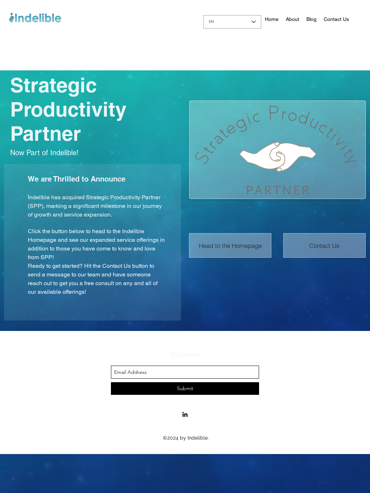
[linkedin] (185, 414)
